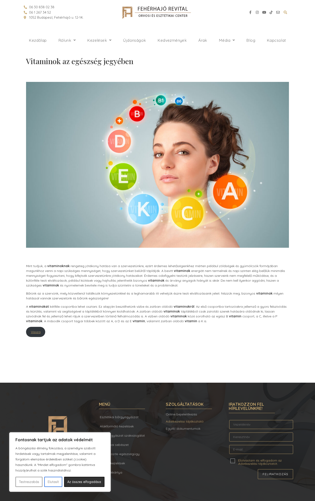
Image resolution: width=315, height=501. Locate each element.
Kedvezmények (172, 40)
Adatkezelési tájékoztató (185, 421)
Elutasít (53, 482)
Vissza (36, 332)
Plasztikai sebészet (114, 445)
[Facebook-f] (250, 12)
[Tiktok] (270, 12)
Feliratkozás (275, 474)
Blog (250, 40)
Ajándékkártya (111, 472)
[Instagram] (257, 12)
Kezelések (97, 40)
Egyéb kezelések (112, 463)
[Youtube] (264, 12)
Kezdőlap (38, 40)
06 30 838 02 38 (41, 7)
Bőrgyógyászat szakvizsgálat (122, 435)
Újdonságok (134, 40)
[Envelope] (277, 12)
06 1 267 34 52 (40, 12)
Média (224, 40)
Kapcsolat (276, 40)
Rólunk (64, 40)
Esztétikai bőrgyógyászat (119, 417)
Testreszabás (29, 482)
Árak (202, 40)
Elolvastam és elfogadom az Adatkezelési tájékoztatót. (260, 461)
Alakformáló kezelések (117, 426)
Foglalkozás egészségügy (120, 454)
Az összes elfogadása (84, 482)
